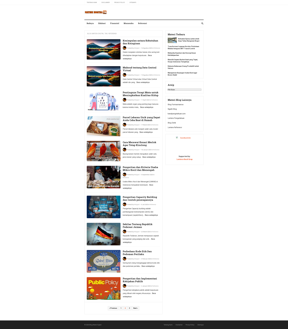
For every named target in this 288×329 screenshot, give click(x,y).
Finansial (114, 23)
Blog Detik (172, 123)
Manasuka (129, 23)
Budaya (90, 23)
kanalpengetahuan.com (177, 114)
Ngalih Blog (172, 109)
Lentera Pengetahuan (176, 118)
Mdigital (136, 48)
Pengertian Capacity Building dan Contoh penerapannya (140, 198)
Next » (135, 308)
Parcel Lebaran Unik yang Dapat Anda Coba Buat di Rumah (141, 119)
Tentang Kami (92, 2)
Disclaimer (105, 2)
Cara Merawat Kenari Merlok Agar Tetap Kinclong (139, 144)
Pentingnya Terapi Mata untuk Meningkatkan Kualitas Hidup (140, 94)
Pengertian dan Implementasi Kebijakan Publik (140, 280)
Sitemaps (132, 2)
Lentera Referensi (175, 127)
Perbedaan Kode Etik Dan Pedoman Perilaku (137, 253)
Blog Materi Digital (95, 325)
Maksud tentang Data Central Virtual (139, 69)
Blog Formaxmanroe (175, 104)
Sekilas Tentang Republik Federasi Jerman (137, 226)
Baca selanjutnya (143, 82)
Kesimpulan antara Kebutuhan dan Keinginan (140, 42)
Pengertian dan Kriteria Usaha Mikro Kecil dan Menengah (140, 169)
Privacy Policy (119, 2)
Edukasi (102, 23)
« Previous (113, 308)
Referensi (142, 23)
